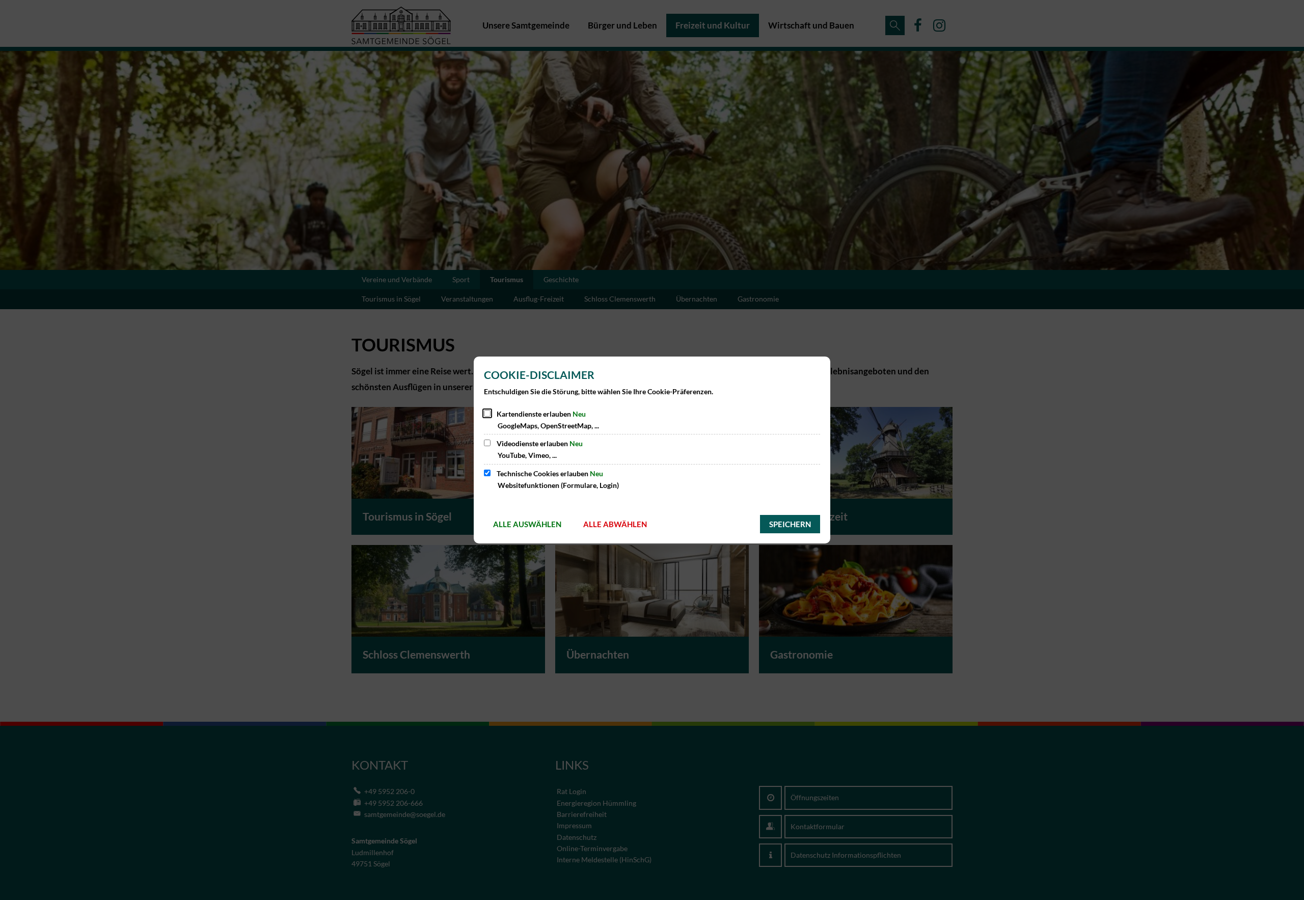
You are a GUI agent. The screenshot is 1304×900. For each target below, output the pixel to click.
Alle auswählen (527, 524)
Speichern (790, 524)
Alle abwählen (615, 524)
